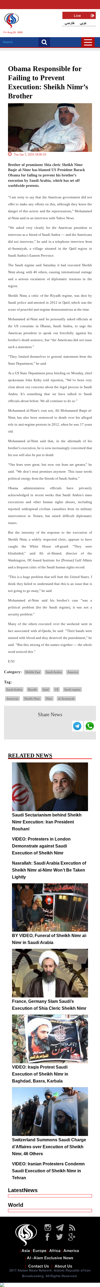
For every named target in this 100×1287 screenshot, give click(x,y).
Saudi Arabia (54, 672)
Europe (39, 1251)
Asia (26, 1251)
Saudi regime (72, 689)
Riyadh (32, 689)
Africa (55, 1251)
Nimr (49, 698)
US (56, 689)
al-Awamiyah (66, 698)
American (12, 698)
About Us (63, 1266)
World (15, 1205)
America (72, 672)
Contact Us (38, 1266)
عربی (83, 23)
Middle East (32, 672)
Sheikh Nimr (32, 698)
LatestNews (23, 1190)
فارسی (69, 23)
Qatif (46, 689)
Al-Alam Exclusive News (50, 1258)
